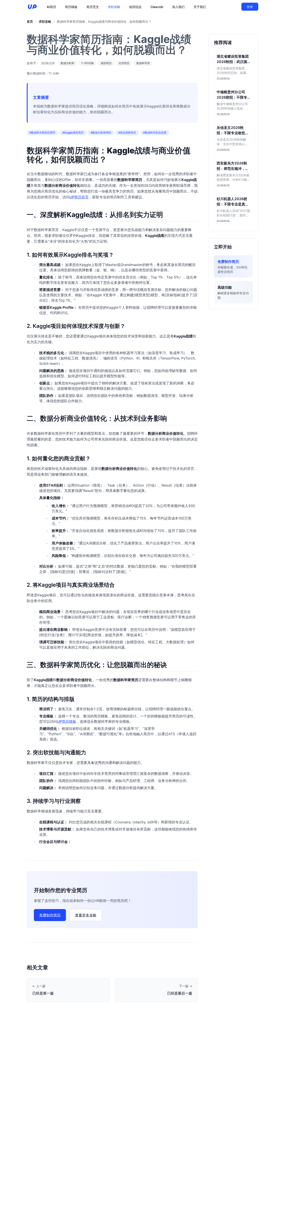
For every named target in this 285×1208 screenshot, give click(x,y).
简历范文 (92, 7)
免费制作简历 (50, 915)
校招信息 (135, 7)
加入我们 (178, 7)
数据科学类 (143, 63)
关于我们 (199, 7)
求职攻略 (114, 7)
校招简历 (106, 63)
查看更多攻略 (85, 915)
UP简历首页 (79, 197)
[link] (30, 21)
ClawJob (157, 7)
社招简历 (124, 63)
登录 (250, 7)
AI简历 (51, 7)
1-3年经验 (87, 63)
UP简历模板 (66, 721)
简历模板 (71, 7)
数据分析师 (67, 63)
